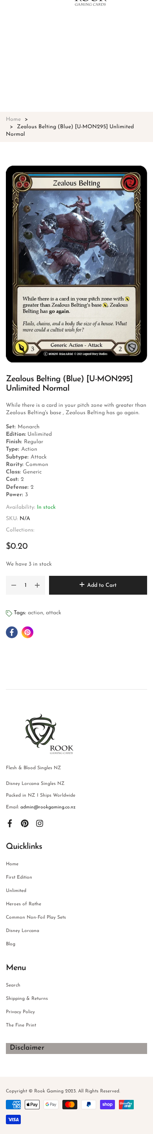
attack (53, 613)
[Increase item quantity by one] (37, 585)
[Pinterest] (25, 823)
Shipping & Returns (27, 998)
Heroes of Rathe (23, 904)
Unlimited (16, 890)
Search (13, 985)
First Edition (19, 877)
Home (12, 864)
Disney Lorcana (22, 930)
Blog (10, 944)
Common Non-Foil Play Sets (36, 917)
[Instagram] (40, 823)
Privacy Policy (20, 1012)
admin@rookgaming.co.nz (48, 807)
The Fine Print (21, 1025)
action (35, 613)
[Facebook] (10, 823)
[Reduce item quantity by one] (14, 585)
